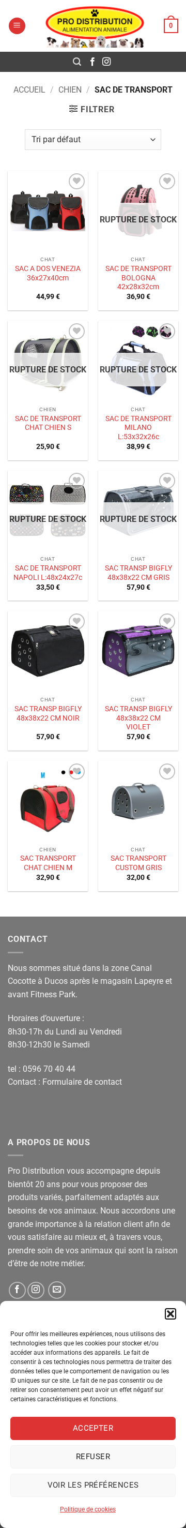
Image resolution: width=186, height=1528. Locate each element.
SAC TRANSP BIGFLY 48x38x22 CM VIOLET (138, 718)
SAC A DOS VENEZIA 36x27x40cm (48, 273)
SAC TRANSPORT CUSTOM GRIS (138, 863)
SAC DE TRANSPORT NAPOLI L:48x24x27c (47, 572)
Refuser (93, 1456)
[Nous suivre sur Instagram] (106, 62)
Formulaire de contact (82, 1082)
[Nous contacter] (57, 1290)
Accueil (29, 90)
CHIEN (70, 90)
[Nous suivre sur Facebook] (92, 62)
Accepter (93, 1428)
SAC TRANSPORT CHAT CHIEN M (48, 863)
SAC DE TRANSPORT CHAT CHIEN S (48, 423)
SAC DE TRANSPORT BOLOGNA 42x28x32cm (138, 277)
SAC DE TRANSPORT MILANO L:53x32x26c (138, 427)
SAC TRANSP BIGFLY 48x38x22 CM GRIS (138, 572)
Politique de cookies (88, 1509)
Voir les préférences (93, 1485)
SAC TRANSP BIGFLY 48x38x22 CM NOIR (48, 713)
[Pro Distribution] (95, 26)
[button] (170, 1314)
